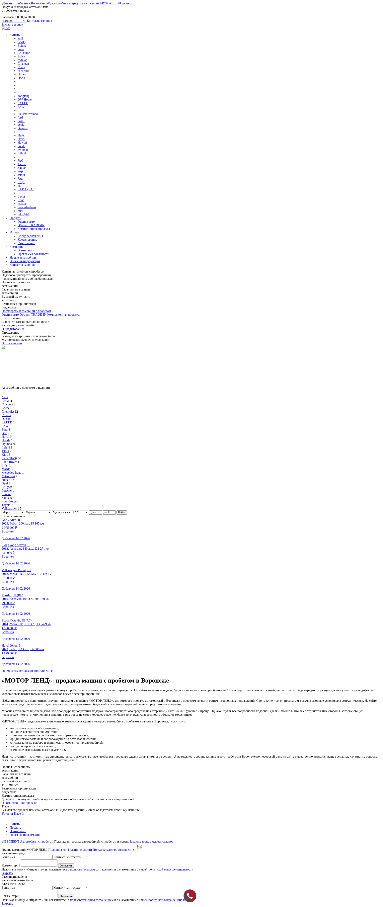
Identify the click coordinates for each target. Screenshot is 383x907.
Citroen (6, 415)
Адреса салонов (162, 841)
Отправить (66, 865)
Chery (21, 67)
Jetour (21, 175)
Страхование (26, 243)
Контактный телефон (67, 857)
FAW (21, 106)
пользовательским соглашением (92, 869)
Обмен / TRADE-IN (31, 225)
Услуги (14, 232)
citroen (22, 74)
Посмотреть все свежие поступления (27, 670)
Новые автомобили (23, 257)
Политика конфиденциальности (70, 849)
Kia (4, 454)
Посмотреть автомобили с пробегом (26, 311)
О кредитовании (13, 329)
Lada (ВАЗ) (9, 458)
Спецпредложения (30, 236)
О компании (26, 250)
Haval (21, 139)
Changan (23, 63)
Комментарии (11, 896)
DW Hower (25, 99)
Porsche (7, 490)
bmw (21, 49)
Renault (6, 494)
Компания (16, 246)
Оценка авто (26, 221)
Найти (121, 512)
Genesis (23, 128)
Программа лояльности (33, 254)
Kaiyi (21, 182)
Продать (15, 218)
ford (20, 117)
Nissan (6, 479)
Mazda (6, 469)
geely (21, 124)
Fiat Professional (28, 114)
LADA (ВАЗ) (26, 189)
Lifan (21, 200)
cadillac (22, 60)
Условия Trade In (13, 813)
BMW (6, 400)
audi (20, 38)
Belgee (22, 45)
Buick (21, 56)
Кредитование (27, 239)
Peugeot (7, 487)
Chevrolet (8, 411)
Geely (5, 433)
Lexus (21, 196)
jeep (20, 171)
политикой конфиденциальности (170, 869)
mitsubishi (24, 214)
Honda (6, 440)
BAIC (21, 42)
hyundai (23, 149)
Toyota (6, 505)
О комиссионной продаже (19, 802)
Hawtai (22, 142)
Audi (5, 397)
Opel (5, 483)
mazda (22, 203)
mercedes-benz (27, 207)
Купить (15, 35)
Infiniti (22, 153)
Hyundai (7, 444)
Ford (5, 429)
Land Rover (9, 461)
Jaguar (22, 167)
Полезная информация (25, 261)
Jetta (20, 178)
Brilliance (24, 52)
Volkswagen (9, 508)
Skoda (6, 497)
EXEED (23, 103)
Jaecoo (22, 164)
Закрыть (7, 873)
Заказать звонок (12, 24)
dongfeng (24, 96)
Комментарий (11, 865)
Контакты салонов (39, 20)
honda (21, 146)
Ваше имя (8, 857)
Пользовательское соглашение (113, 849)
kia (19, 185)
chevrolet (23, 70)
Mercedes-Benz (11, 472)
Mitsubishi (8, 476)
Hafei (21, 135)
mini (20, 210)
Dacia (21, 78)
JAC (20, 160)
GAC (21, 121)
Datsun (6, 418)
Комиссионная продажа (34, 228)
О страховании (12, 343)
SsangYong (9, 501)
